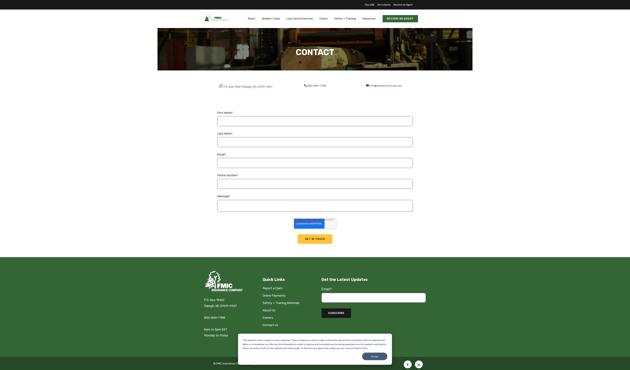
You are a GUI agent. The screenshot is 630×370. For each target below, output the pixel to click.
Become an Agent (400, 18)
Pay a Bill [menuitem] (369, 4)
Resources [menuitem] (369, 18)
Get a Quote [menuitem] (384, 4)
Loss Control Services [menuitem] (299, 18)
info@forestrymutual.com (385, 85)
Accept (374, 356)
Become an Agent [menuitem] (403, 4)
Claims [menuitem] (323, 18)
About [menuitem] (251, 18)
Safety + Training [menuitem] (345, 18)
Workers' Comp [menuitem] (271, 18)
